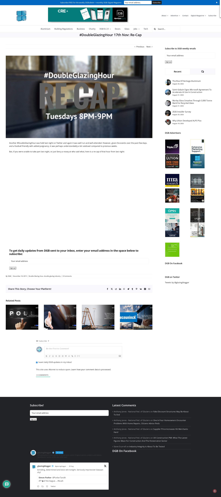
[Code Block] (69, 356)
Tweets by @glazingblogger (177, 282)
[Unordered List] (62, 356)
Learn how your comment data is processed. (91, 369)
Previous (140, 46)
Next (148, 46)
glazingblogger (44, 466)
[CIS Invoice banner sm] (88, 8)
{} (75, 356)
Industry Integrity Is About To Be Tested (147, 446)
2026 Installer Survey (181, 111)
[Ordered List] (59, 356)
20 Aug (71, 466)
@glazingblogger (60, 466)
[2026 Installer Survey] (168, 111)
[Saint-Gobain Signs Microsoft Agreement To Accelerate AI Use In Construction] (168, 91)
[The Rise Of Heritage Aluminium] (168, 81)
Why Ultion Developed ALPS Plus (186, 120)
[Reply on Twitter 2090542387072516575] (39, 486)
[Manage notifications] (215, 491)
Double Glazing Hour (36, 276)
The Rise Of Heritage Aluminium (186, 81)
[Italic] (49, 356)
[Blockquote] (65, 356)
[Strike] (56, 356)
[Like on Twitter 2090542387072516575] (47, 486)
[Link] (72, 356)
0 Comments (67, 276)
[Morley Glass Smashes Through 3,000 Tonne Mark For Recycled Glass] (168, 101)
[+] (78, 356)
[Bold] (46, 356)
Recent (177, 71)
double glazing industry (52, 276)
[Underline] (53, 356)
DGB (9, 276)
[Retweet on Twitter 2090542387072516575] (43, 486)
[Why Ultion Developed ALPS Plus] (168, 120)
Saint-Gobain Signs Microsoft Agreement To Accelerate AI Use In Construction (191, 90)
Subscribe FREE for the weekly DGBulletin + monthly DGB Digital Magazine (90, 2)
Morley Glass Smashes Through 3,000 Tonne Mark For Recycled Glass (192, 101)
